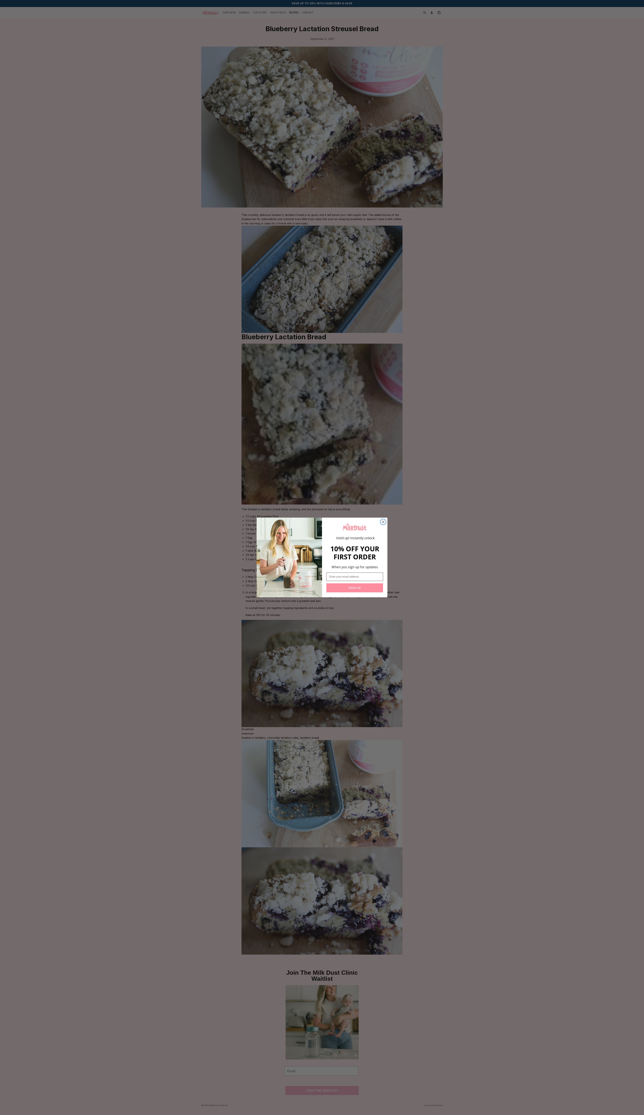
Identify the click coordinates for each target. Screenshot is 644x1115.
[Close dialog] (383, 522)
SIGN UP (354, 588)
